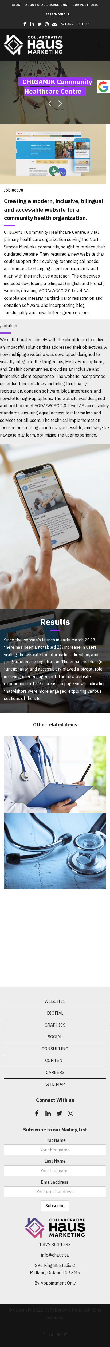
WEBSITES (55, 1001)
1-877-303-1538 (76, 24)
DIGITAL (55, 1013)
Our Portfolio (85, 5)
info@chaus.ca (55, 1255)
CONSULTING (55, 1048)
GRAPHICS (55, 1025)
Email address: (55, 1182)
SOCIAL (55, 1036)
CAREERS (55, 1072)
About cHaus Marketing (46, 5)
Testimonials (57, 14)
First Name (55, 1140)
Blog (16, 5)
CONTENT (55, 1060)
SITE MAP (55, 1084)
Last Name (55, 1161)
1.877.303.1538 (55, 1244)
